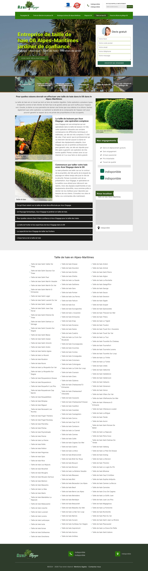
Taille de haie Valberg (100, 447)
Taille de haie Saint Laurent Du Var (44, 300)
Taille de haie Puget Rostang (42, 420)
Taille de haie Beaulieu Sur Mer (73, 508)
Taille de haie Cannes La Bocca (104, 483)
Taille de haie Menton (39, 481)
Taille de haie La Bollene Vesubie (74, 471)
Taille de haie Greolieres (40, 536)
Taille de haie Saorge (100, 288)
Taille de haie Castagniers (71, 414)
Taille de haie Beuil (69, 487)
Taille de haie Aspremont (71, 528)
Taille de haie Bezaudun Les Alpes (74, 483)
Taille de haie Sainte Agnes (41, 351)
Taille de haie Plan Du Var (102, 516)
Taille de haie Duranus (70, 325)
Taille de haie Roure (38, 363)
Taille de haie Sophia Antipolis (103, 479)
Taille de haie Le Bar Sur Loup (73, 512)
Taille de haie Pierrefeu (39, 424)
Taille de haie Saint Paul (40, 277)
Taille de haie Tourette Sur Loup (104, 354)
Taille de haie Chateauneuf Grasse (74, 402)
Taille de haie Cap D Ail (70, 422)
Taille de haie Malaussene (40, 504)
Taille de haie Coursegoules (72, 344)
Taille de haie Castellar (70, 410)
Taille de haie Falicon (70, 301)
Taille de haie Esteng (100, 455)
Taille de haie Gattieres (70, 284)
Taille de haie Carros (69, 418)
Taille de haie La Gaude (70, 280)
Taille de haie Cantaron (70, 426)
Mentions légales (80, 567)
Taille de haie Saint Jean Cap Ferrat (42, 309)
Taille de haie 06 (101, 15)
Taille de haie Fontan (69, 292)
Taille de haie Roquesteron (41, 382)
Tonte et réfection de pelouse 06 (43, 15)
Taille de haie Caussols (70, 398)
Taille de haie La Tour (100, 337)
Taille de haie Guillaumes (40, 532)
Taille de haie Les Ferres (71, 296)
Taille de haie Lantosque (40, 520)
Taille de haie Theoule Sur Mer (103, 313)
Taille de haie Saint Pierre (102, 272)
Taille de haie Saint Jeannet (41, 304)
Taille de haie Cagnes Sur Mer (73, 443)
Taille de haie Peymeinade (41, 432)
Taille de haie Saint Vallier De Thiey (42, 265)
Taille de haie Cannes (70, 434)
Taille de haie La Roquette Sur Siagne (42, 372)
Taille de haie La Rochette (102, 280)
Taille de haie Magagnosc (102, 504)
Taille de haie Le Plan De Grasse (104, 451)
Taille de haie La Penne (39, 440)
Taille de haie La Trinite (101, 358)
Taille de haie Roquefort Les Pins (43, 386)
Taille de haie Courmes (70, 348)
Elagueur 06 (88, 15)
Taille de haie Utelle (99, 366)
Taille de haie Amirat (100, 268)
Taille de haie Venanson (101, 386)
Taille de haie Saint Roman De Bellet (103, 426)
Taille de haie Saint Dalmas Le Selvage (42, 323)
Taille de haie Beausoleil (71, 504)
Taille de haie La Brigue (101, 413)
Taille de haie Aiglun (100, 276)
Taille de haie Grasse (69, 264)
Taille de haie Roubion (39, 359)
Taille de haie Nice (38, 461)
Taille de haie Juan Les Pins (102, 500)
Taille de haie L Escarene (71, 313)
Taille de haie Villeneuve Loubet (104, 409)
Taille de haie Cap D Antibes (103, 475)
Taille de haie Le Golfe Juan (102, 495)
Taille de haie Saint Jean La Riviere (105, 520)
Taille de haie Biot (68, 479)
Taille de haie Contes (70, 352)
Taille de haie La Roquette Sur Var (44, 367)
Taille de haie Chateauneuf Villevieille (72, 392)
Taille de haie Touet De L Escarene (105, 329)
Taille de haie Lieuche (39, 508)
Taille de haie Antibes (70, 536)
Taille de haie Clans (69, 376)
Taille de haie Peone (38, 436)
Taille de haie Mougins (39, 473)
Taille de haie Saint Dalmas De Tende (103, 441)
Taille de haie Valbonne (101, 370)
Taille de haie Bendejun (70, 500)
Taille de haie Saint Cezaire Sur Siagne (42, 329)
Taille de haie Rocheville (101, 512)
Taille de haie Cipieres (70, 380)
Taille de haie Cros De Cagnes (103, 491)
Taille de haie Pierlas (38, 428)
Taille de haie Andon (100, 264)
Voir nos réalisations (33, 58)
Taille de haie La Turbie (101, 362)
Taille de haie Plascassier (101, 524)
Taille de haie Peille (38, 444)
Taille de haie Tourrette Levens (104, 349)
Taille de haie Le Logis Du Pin (103, 467)
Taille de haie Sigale (100, 301)
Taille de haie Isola (38, 524)
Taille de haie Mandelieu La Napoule (41, 498)
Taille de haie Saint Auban (41, 339)
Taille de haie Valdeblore (101, 374)
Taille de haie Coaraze (70, 372)
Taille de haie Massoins (39, 485)
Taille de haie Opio (38, 456)
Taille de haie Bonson (70, 467)
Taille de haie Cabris (69, 447)
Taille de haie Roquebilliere (41, 397)
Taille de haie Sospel (100, 305)
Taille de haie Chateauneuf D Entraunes (72, 386)
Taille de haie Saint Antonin (41, 343)
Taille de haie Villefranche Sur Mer (105, 398)
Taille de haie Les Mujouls (40, 465)
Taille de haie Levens (39, 516)
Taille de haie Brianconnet (71, 455)
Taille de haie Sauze (100, 292)
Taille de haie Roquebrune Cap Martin (42, 391)
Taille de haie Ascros (69, 532)
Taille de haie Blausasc (70, 475)
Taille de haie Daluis (69, 329)
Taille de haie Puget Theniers (42, 416)
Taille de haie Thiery (100, 317)
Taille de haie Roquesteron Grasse (44, 378)
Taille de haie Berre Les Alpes (73, 491)
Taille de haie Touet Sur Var (102, 333)
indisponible (95, 4)
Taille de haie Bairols (69, 516)
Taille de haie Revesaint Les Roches (41, 410)
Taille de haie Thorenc (100, 463)
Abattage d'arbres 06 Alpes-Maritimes (68, 15)
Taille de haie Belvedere (71, 495)
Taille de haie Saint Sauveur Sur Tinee (43, 272)
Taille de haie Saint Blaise (40, 335)
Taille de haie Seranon (100, 296)
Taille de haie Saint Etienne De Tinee (42, 316)
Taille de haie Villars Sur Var (103, 394)
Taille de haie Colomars (70, 360)
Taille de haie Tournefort (101, 345)
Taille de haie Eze (68, 305)
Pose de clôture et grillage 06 (119, 15)
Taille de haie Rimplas (39, 401)
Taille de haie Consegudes (72, 356)
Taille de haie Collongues (71, 364)
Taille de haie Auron (99, 421)
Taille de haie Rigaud (39, 405)
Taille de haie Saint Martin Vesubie (44, 281)
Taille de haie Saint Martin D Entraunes (41, 290)
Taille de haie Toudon (100, 325)
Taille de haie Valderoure (101, 378)
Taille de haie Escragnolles (72, 309)
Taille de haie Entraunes (71, 317)
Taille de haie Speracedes (102, 309)
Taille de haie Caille (69, 439)
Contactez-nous (94, 567)
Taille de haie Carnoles (101, 487)
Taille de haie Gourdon (70, 268)
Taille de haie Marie (38, 493)
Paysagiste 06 (24, 15)
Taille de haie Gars (69, 288)
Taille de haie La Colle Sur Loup (74, 368)
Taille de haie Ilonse (38, 528)
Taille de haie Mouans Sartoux (42, 477)
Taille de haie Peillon (38, 448)
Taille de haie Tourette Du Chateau (105, 341)
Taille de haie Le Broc (70, 451)
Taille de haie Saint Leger (40, 296)
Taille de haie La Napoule (102, 432)
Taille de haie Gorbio (69, 272)
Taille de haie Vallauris (100, 382)
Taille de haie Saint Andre (40, 347)
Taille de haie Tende (100, 417)
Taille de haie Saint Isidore (102, 532)
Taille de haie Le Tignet (101, 321)
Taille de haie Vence (100, 390)
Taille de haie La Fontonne (102, 508)
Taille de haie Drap (69, 321)
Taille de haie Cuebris (70, 333)
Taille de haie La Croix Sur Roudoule (72, 338)
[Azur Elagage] (28, 5)
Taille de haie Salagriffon (101, 284)
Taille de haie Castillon (70, 406)
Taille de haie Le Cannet (71, 430)
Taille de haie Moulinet (39, 469)
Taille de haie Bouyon (70, 463)
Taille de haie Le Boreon (101, 459)
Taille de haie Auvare (69, 520)
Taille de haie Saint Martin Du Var (43, 285)
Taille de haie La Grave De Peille (104, 528)
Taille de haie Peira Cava (101, 436)
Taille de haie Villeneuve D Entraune (102, 403)
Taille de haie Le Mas (39, 489)
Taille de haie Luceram (39, 512)
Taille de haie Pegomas (39, 452)
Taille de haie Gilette (69, 276)
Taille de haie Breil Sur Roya (72, 459)
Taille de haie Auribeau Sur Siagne (74, 524)
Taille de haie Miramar (100, 471)
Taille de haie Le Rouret (40, 355)
